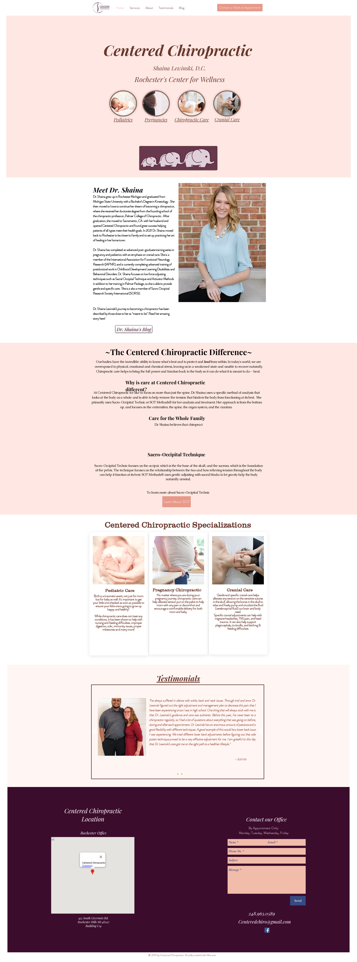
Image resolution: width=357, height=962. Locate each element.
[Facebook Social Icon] (267, 930)
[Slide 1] (173, 774)
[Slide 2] (177, 774)
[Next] (261, 732)
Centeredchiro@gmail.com (264, 921)
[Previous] (94, 732)
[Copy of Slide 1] (181, 774)
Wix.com (211, 955)
